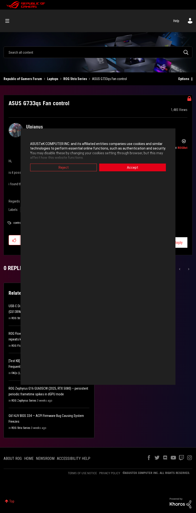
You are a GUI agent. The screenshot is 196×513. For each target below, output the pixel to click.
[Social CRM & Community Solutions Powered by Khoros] (180, 503)
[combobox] (98, 52)
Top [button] (11, 501)
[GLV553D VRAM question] (180, 269)
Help (176, 21)
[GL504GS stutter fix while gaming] (188, 269)
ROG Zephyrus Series (23, 400)
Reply (178, 242)
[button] (14, 240)
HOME (28, 458)
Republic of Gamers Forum (23, 79)
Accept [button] (132, 167)
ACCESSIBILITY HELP (73, 458)
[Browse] (10, 21)
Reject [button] (64, 167)
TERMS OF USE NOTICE (82, 473)
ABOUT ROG (13, 458)
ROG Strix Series (75, 79)
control (17, 223)
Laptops (52, 79)
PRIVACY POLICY (109, 473)
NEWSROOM (45, 458)
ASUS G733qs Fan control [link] (109, 79)
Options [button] (183, 79)
